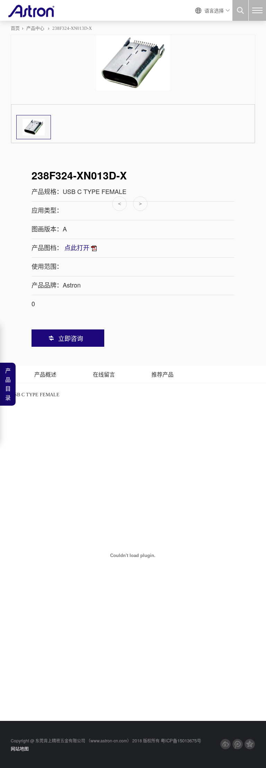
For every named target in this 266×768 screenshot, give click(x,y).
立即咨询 (70, 338)
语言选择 (214, 10)
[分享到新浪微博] (225, 744)
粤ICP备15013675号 (181, 740)
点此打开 (77, 247)
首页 (15, 28)
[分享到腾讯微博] (237, 744)
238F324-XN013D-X (72, 28)
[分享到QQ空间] (249, 744)
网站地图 (20, 748)
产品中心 (35, 28)
